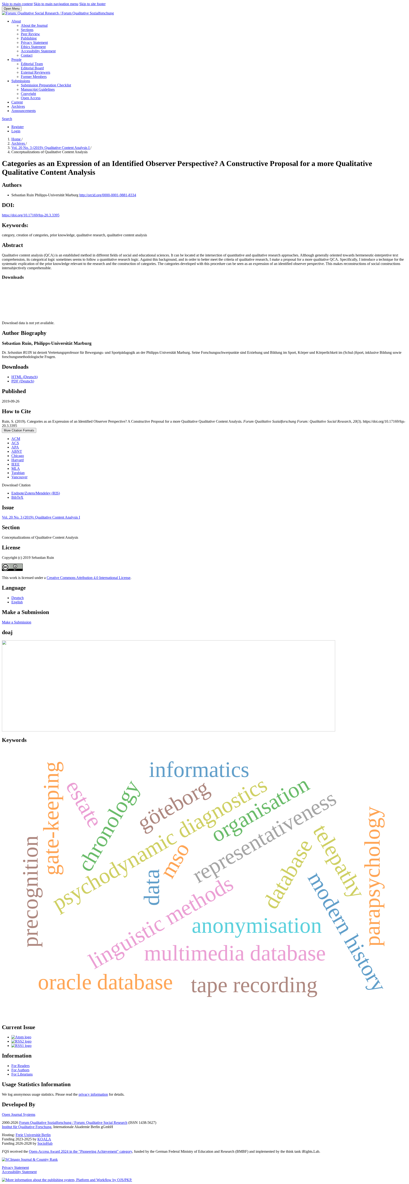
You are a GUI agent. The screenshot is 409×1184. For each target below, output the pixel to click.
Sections (27, 30)
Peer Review (30, 34)
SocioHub (45, 1143)
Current (17, 102)
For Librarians (22, 1074)
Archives (18, 106)
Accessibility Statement (38, 51)
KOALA (44, 1139)
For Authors (20, 1070)
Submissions (20, 81)
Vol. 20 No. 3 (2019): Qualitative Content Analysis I (50, 148)
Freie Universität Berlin (33, 1135)
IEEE (15, 464)
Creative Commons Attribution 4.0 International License (88, 578)
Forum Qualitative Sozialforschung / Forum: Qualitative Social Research (73, 1123)
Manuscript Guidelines (38, 89)
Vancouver (19, 477)
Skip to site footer (92, 4)
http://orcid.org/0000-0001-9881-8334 (107, 195)
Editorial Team (32, 64)
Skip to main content (17, 4)
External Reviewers (35, 72)
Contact (26, 55)
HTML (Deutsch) (24, 377)
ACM (15, 439)
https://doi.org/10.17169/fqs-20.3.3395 (30, 215)
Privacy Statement (34, 42)
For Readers (20, 1066)
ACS (15, 443)
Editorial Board (32, 68)
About (16, 21)
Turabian (18, 473)
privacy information (93, 1094)
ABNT (16, 451)
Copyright (28, 94)
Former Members (34, 77)
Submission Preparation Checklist (46, 85)
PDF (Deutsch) (22, 381)
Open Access (30, 98)
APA (15, 447)
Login (15, 131)
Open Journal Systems (18, 1114)
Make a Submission (16, 622)
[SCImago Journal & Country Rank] (30, 1159)
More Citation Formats (19, 430)
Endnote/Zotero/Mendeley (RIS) (35, 493)
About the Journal (34, 25)
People (16, 60)
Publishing (29, 38)
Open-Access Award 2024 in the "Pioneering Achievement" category (80, 1151)
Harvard (17, 460)
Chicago (17, 456)
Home (16, 139)
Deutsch (17, 598)
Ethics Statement (33, 47)
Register (17, 127)
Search (7, 119)
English (17, 602)
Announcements (23, 111)
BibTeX (17, 497)
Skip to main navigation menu (56, 4)
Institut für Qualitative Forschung (26, 1127)
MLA (15, 468)
